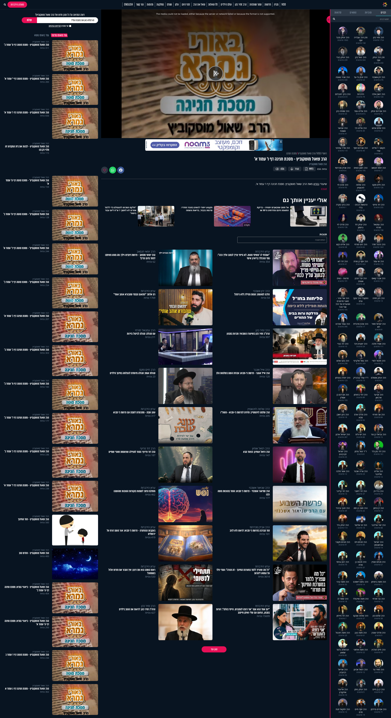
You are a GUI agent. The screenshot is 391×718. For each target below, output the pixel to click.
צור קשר (140, 4)
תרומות (150, 4)
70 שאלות (212, 4)
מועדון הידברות (17, 5)
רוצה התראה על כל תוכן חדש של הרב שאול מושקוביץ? (60, 15)
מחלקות (160, 4)
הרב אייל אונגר (262, 369)
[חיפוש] (334, 19)
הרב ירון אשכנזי (261, 291)
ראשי (324, 153)
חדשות (268, 4)
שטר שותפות (255, 4)
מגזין (276, 4)
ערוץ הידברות (262, 251)
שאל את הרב (199, 4)
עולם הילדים (226, 4)
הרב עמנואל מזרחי (145, 330)
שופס (169, 4)
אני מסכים (58, 26)
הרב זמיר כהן (241, 4)
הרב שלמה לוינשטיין (259, 409)
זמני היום (186, 4)
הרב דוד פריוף (147, 448)
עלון (177, 4)
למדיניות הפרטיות (55, 26)
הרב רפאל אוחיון (261, 448)
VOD (283, 4)
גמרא (316, 184)
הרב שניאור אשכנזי (259, 487)
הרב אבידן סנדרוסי (260, 527)
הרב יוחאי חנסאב (146, 251)
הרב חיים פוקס (147, 369)
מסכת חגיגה (291, 153)
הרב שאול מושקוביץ (307, 153)
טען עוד (214, 649)
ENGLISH (128, 4)
